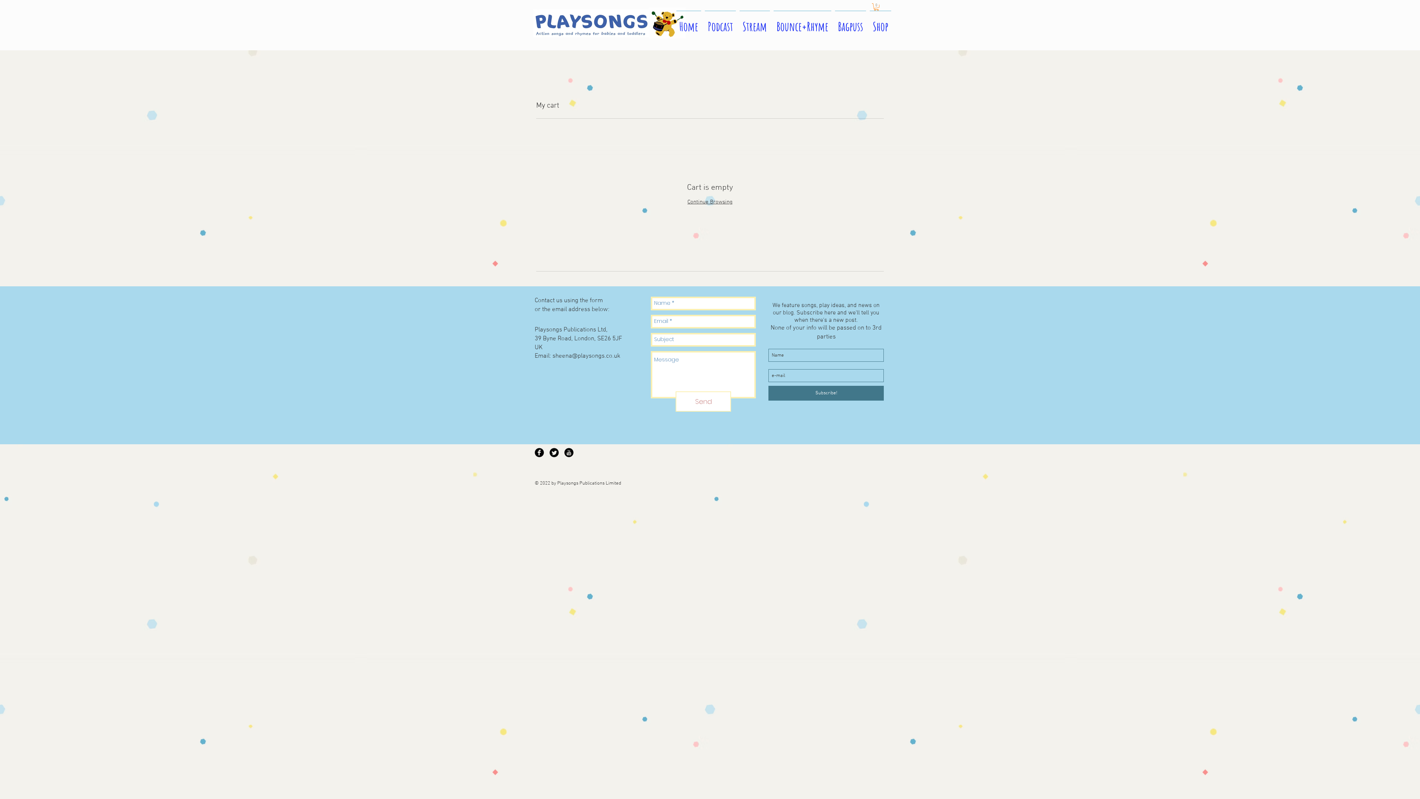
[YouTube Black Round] (569, 452)
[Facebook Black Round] (539, 452)
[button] (876, 7)
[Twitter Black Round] (554, 452)
